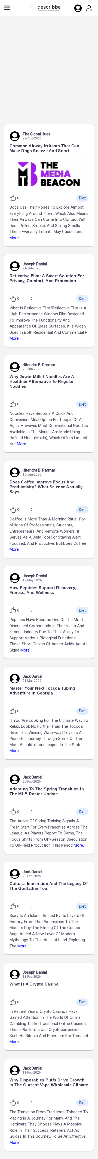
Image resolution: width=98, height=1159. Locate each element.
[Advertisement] (49, 73)
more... (15, 237)
